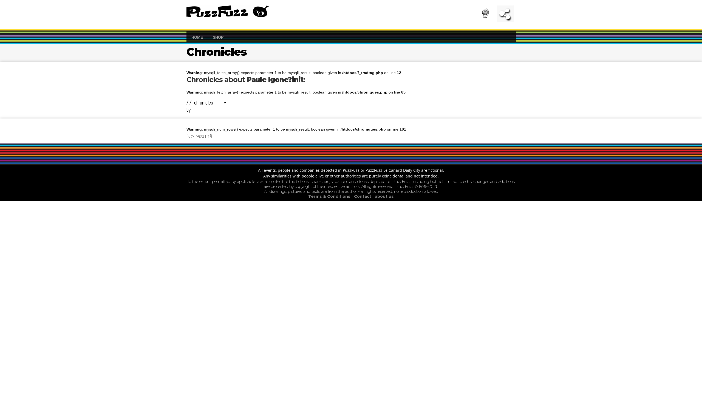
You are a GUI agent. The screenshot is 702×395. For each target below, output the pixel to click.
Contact (363, 196)
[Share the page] (505, 13)
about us (384, 196)
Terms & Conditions (330, 196)
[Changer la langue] (489, 15)
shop (218, 37)
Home (197, 37)
